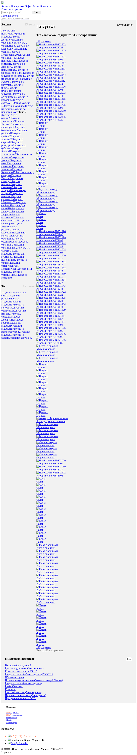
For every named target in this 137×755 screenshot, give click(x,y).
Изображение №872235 (49, 119)
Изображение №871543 (49, 306)
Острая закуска (9, 252)
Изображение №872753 (49, 47)
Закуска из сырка (14, 106)
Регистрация (15, 9)
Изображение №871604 (49, 252)
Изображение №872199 (49, 240)
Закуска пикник (10, 183)
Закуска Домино (10, 38)
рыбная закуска (11, 303)
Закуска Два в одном (9, 116)
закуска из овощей (12, 309)
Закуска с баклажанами (13, 128)
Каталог (6, 6)
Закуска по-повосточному (13, 110)
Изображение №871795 (49, 107)
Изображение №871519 (49, 276)
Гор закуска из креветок (17, 74)
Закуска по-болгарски (12, 237)
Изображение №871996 (49, 234)
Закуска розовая (9, 228)
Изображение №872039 (49, 469)
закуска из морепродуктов (12, 330)
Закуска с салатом (12, 101)
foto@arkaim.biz (19, 743)
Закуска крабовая (10, 231)
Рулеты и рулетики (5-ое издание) (24, 668)
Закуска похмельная (12, 59)
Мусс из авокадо (45, 192)
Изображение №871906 (49, 89)
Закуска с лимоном (12, 168)
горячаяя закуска (11, 327)
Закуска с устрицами (11, 273)
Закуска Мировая (12, 201)
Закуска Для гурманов (13, 255)
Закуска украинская (10, 119)
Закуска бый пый (8, 32)
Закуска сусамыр (11, 198)
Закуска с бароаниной (12, 41)
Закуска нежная (9, 89)
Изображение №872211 (49, 71)
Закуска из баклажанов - (17, 77)
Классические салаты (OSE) (21, 671)
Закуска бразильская (12, 240)
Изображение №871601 (49, 59)
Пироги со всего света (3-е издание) (25, 695)
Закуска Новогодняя (10, 53)
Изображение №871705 (49, 53)
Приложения (14, 715)
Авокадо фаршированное (50, 421)
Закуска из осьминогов (13, 95)
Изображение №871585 (49, 342)
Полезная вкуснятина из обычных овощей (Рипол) (34, 680)
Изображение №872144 (49, 77)
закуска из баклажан (14, 243)
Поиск (37, 12)
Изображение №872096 (49, 336)
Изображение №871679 (49, 258)
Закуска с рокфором (11, 144)
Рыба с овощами (45, 547)
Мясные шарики (45, 427)
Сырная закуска (11, 92)
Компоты (10, 689)
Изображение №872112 (49, 83)
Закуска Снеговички (12, 219)
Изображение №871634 (49, 65)
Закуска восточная (10, 216)
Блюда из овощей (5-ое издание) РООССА (29, 674)
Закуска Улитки (10, 138)
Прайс (9, 720)
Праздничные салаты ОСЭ (20, 698)
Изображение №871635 (49, 300)
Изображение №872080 (49, 113)
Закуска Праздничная (10, 267)
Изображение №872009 (49, 463)
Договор (12, 712)
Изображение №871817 (49, 264)
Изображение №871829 (49, 312)
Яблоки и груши (14, 677)
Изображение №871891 (49, 324)
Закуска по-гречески (11, 165)
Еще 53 (23, 112)
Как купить (17, 6)
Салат (39, 216)
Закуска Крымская (11, 171)
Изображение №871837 (49, 282)
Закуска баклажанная (12, 246)
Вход (4, 9)
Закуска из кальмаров (12, 125)
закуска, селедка (11, 315)
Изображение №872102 (49, 475)
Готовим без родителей (18, 665)
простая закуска (10, 300)
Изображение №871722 (49, 294)
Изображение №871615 (49, 101)
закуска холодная (10, 318)
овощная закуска (21, 337)
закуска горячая (12, 321)
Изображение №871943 (49, 288)
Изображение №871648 (49, 270)
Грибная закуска (20, 72)
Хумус (40, 608)
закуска (7, 292)
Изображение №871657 (49, 318)
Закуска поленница (12, 258)
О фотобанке (32, 6)
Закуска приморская (11, 68)
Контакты (45, 6)
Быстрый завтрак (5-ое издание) (23, 692)
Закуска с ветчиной (11, 186)
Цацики (40, 125)
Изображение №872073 (49, 95)
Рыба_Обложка (14, 686)
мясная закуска (11, 324)
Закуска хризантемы (10, 153)
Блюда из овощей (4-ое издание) (23, 683)
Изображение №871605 (49, 330)
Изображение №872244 (49, 246)
